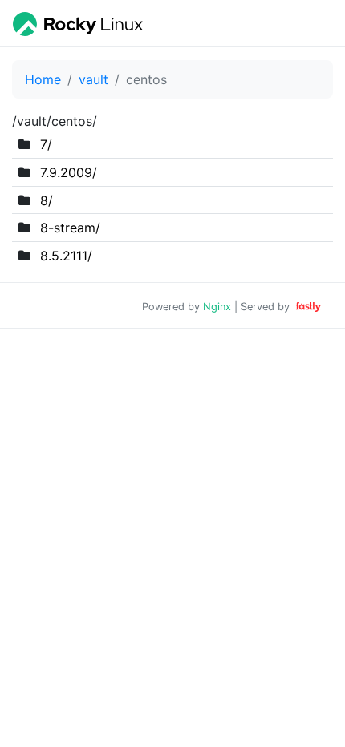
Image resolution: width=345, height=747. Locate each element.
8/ (46, 200)
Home (43, 79)
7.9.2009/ (68, 172)
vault (93, 79)
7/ (46, 144)
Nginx (217, 307)
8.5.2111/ (66, 256)
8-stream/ (70, 228)
